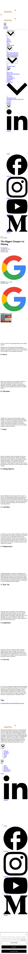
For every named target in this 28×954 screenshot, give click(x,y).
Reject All (14, 947)
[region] (14, 943)
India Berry (5, 247)
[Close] (26, 934)
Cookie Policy (23, 939)
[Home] (8, 12)
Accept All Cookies (14, 951)
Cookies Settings (13, 942)
